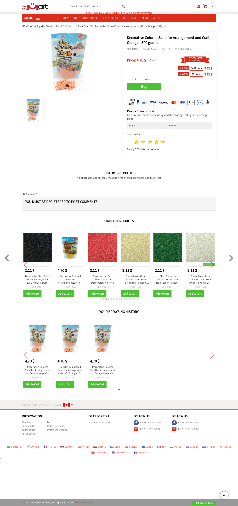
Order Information (56, 425)
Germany (69, 446)
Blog (145, 18)
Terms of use (28, 429)
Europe (149, 446)
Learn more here (83, 502)
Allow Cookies (204, 503)
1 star (136, 141)
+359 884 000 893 (141, 13)
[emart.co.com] (35, 6)
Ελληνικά (35, 446)
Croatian (102, 446)
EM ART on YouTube (150, 428)
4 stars (156, 141)
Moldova (142, 452)
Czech (117, 446)
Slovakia (194, 446)
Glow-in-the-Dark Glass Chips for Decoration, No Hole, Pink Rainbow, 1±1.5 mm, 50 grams (102, 279)
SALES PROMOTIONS (85, 18)
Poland (177, 446)
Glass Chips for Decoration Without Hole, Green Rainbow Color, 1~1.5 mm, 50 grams (167, 279)
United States (123, 452)
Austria (85, 446)
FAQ (49, 422)
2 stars (143, 141)
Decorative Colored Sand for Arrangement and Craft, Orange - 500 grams (37, 370)
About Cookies (29, 433)
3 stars (150, 141)
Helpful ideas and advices (100, 422)
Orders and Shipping (57, 429)
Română (52, 446)
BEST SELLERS (110, 18)
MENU (29, 18)
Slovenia (211, 446)
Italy (164, 446)
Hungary (133, 446)
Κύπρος (227, 446)
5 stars (163, 141)
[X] (23, 502)
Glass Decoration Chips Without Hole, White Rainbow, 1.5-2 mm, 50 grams (200, 279)
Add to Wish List (185, 49)
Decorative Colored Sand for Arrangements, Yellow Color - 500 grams (70, 279)
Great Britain (102, 452)
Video (156, 18)
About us (26, 422)
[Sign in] (198, 6)
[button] (101, 299)
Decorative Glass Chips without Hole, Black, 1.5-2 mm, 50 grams (37, 279)
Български (16, 446)
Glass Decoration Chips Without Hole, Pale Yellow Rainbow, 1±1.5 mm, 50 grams (135, 279)
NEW (66, 18)
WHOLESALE (130, 18)
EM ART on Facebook (150, 422)
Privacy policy (28, 425)
